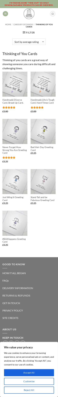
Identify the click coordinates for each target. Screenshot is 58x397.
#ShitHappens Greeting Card (14, 240)
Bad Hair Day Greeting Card (42, 148)
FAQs (5, 280)
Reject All (29, 390)
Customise (29, 381)
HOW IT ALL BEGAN (14, 273)
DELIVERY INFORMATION (17, 288)
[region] (29, 369)
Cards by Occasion (23, 24)
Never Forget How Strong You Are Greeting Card (14, 150)
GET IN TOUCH (11, 303)
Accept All (28, 372)
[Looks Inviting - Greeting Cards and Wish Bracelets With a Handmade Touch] (29, 13)
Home (8, 24)
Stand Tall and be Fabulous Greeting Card (42, 198)
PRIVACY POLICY (12, 310)
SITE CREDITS (10, 317)
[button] (5, 13)
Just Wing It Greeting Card (12, 198)
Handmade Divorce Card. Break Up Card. (13, 101)
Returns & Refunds (16, 295)
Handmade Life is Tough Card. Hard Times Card (42, 101)
